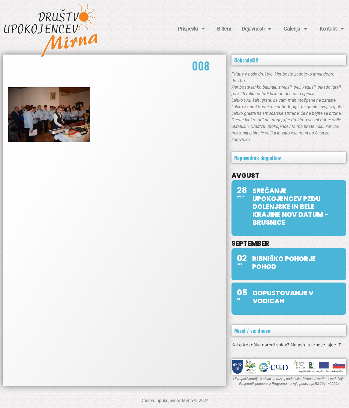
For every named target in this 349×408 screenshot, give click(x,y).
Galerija (292, 28)
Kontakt (328, 28)
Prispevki (188, 28)
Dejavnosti (253, 28)
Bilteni (223, 28)
